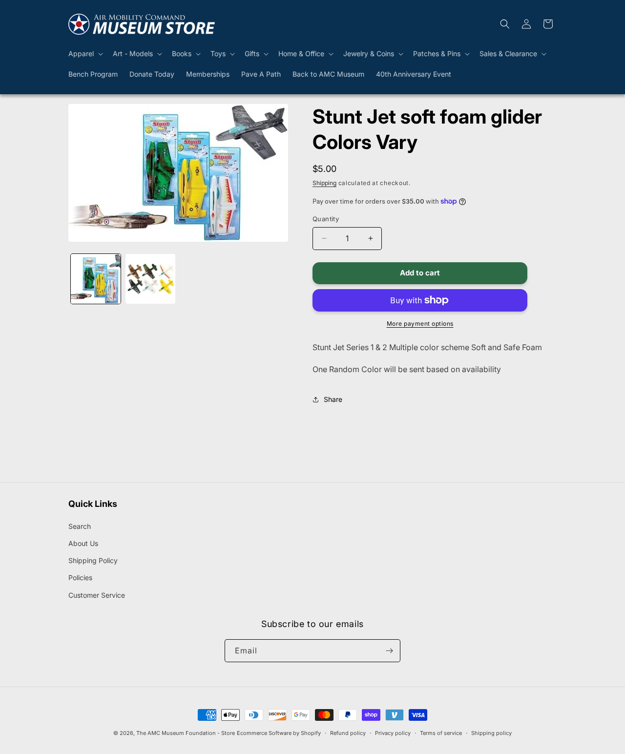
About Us (83, 543)
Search (79, 526)
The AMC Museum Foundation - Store (185, 733)
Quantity (325, 219)
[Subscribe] (389, 650)
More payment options (420, 323)
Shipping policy (491, 733)
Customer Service (96, 595)
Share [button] (333, 399)
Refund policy (348, 733)
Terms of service (441, 733)
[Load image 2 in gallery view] (150, 279)
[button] (84, 53)
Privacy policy (393, 733)
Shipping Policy (93, 560)
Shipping (324, 183)
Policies (80, 577)
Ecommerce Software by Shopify (279, 733)
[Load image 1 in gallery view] (96, 279)
